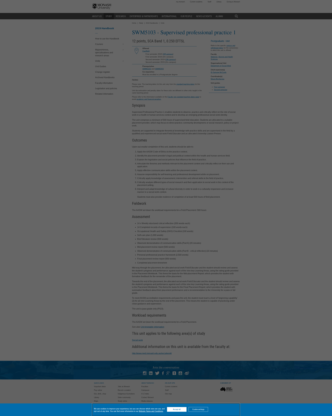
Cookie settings (198, 409)
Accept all (177, 409)
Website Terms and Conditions (151, 411)
